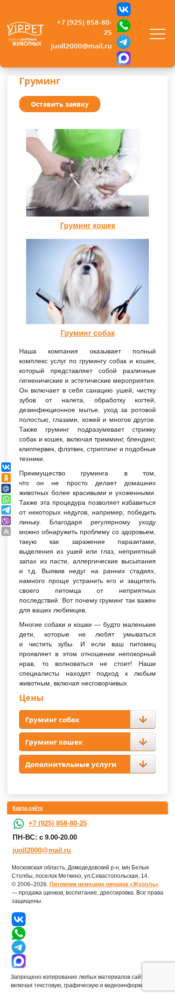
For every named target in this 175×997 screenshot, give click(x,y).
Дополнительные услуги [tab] (71, 764)
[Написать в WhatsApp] (124, 26)
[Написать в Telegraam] (124, 42)
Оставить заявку (60, 104)
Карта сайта (27, 808)
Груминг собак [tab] (52, 719)
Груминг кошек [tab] (54, 741)
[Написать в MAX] (124, 58)
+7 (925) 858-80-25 (84, 27)
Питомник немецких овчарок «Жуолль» (104, 884)
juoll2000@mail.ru (81, 45)
